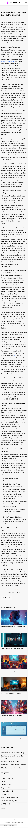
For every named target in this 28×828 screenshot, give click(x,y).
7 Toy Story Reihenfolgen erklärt (11, 768)
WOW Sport (4, 804)
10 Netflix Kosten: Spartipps (10, 761)
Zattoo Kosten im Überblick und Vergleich (12, 738)
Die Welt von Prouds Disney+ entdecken (11, 715)
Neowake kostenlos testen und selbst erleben (13, 626)
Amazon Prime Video (7, 61)
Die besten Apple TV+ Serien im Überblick (12, 648)
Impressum (10, 819)
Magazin (4, 788)
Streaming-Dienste (6, 10)
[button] (1, 2)
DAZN (15, 355)
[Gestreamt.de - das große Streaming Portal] (13, 2)
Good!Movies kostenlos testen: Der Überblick (12, 757)
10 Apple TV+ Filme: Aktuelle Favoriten (13, 765)
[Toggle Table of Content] (8, 598)
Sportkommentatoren (8, 797)
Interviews (4, 784)
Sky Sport (4, 794)
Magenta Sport (5, 791)
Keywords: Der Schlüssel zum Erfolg (12, 753)
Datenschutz (17, 819)
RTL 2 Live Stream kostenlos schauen (11, 693)
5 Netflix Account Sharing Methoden (11, 671)
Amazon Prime (5, 778)
